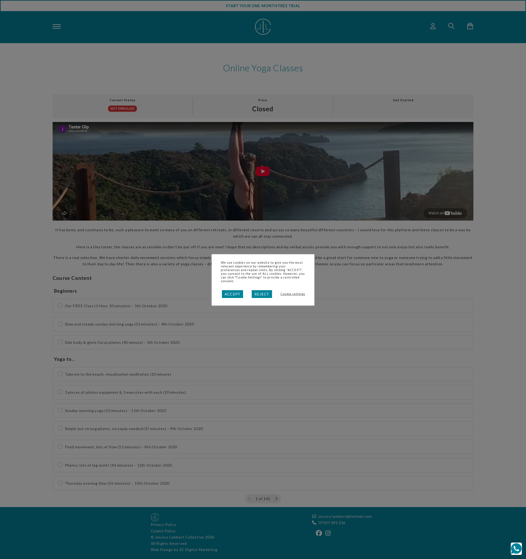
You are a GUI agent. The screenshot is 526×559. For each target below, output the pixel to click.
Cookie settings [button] (292, 294)
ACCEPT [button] (232, 294)
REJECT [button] (261, 294)
